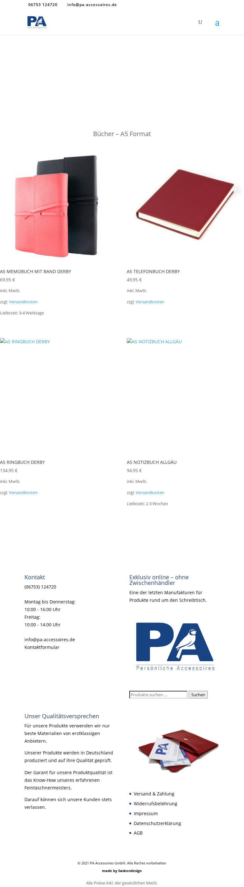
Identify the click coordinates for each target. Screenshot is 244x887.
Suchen (198, 695)
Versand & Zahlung (154, 794)
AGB (138, 833)
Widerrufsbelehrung (155, 804)
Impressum (146, 813)
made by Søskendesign (122, 870)
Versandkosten (23, 302)
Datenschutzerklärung (157, 823)
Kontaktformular (41, 647)
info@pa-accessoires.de (49, 639)
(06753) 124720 (40, 587)
